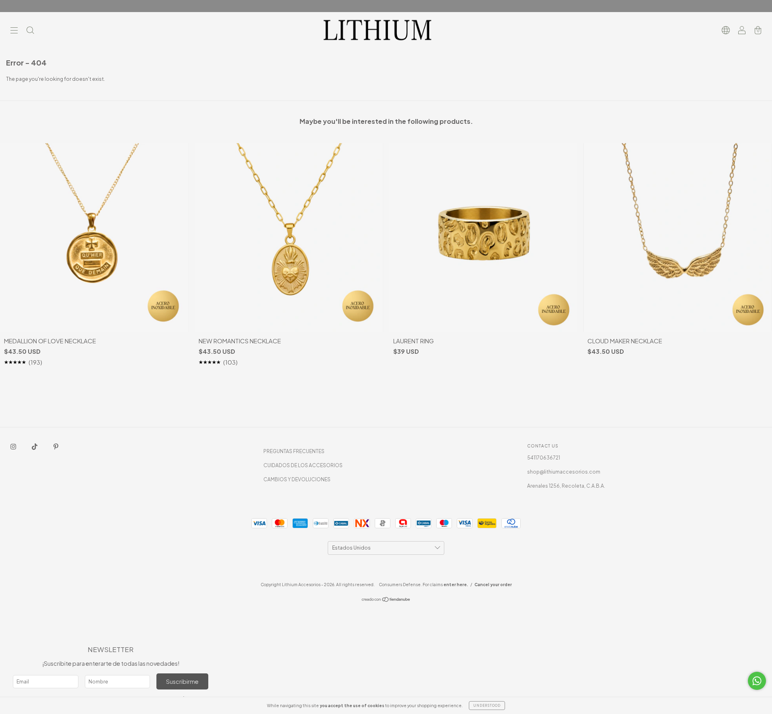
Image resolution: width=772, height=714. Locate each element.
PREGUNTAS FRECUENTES (293, 451)
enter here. (455, 584)
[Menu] (14, 31)
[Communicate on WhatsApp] (757, 681)
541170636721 (543, 458)
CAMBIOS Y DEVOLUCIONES (297, 479)
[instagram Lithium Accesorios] (13, 446)
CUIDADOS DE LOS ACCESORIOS (303, 465)
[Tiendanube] (386, 600)
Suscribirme (182, 681)
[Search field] (30, 31)
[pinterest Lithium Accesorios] (56, 446)
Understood (487, 706)
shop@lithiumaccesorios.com (563, 472)
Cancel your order (493, 584)
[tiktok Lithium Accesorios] (35, 446)
